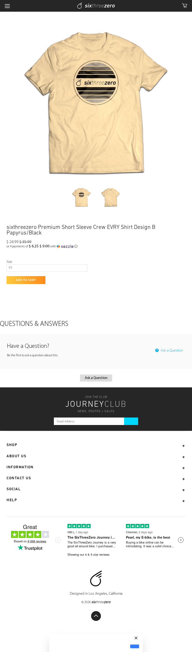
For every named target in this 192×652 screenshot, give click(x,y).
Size (9, 262)
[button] (42, 246)
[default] (134, 646)
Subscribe (131, 421)
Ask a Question (171, 351)
